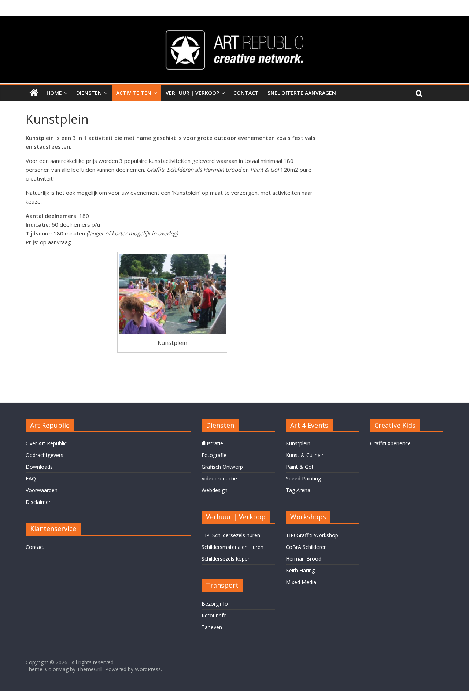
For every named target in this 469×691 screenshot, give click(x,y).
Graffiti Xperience (390, 443)
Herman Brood (303, 558)
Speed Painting (303, 478)
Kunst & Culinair (305, 455)
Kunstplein (298, 443)
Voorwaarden (42, 490)
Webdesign (215, 490)
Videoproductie (219, 478)
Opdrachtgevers (44, 455)
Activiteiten (133, 92)
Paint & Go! (299, 466)
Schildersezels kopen (226, 558)
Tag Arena (298, 490)
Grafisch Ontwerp (222, 466)
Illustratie (212, 443)
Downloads (39, 466)
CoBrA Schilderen (306, 546)
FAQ (31, 478)
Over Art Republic (46, 443)
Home (54, 92)
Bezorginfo (215, 603)
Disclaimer (38, 501)
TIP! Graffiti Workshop (312, 535)
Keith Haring (300, 570)
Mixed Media (301, 582)
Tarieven (212, 627)
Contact (246, 92)
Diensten (89, 92)
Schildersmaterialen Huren (232, 546)
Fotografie (214, 455)
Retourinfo (214, 615)
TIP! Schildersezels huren (231, 535)
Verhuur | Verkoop (192, 92)
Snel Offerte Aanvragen (301, 92)
